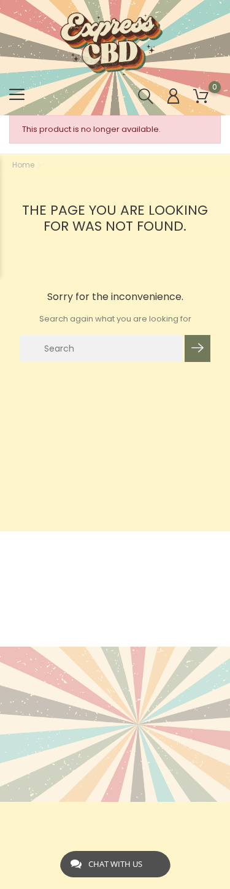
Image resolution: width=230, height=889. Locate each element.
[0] (201, 96)
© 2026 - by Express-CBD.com (115, 817)
